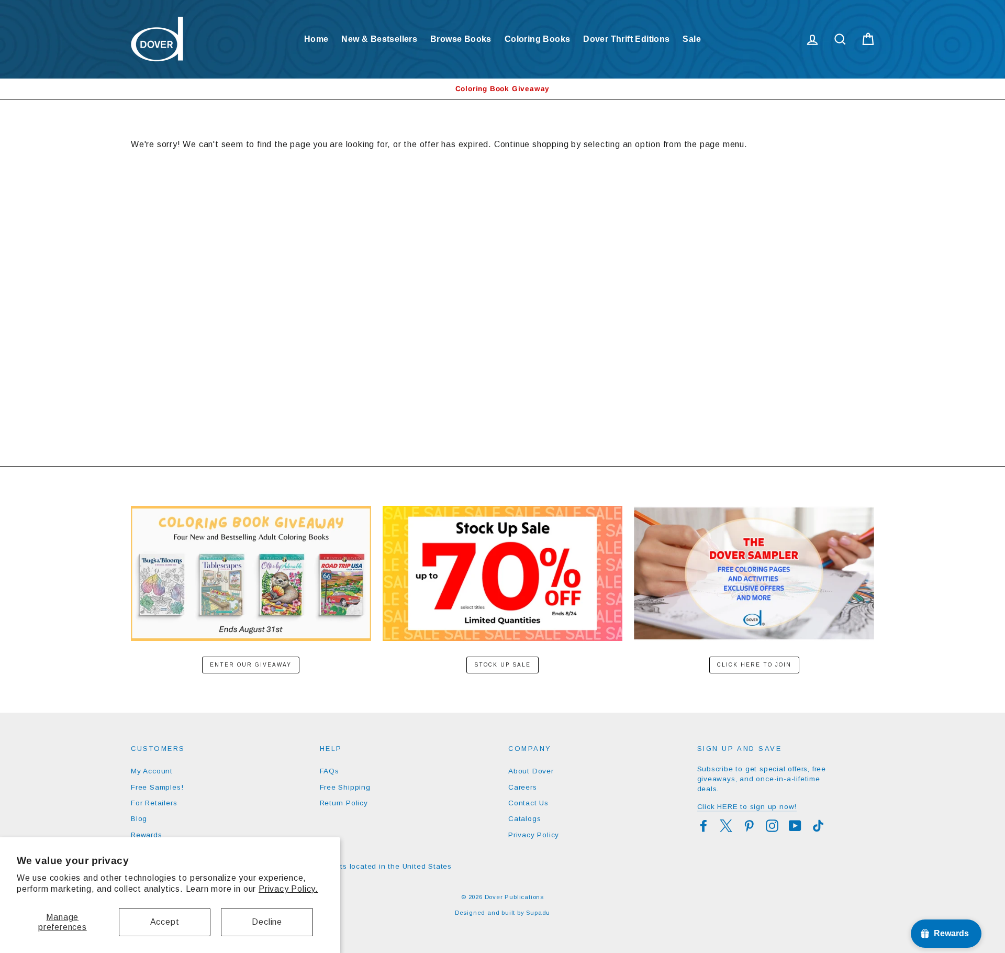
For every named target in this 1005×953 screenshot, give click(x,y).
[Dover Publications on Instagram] (772, 825)
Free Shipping (345, 787)
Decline (267, 921)
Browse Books (461, 39)
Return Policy (344, 803)
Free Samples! (157, 787)
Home (316, 39)
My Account (152, 771)
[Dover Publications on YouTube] (795, 825)
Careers (522, 787)
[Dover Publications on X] (726, 825)
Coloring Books (538, 39)
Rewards (146, 835)
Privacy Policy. (288, 888)
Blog (139, 819)
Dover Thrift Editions (626, 39)
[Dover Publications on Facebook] (703, 825)
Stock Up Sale (502, 665)
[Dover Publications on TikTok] (818, 825)
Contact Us (528, 803)
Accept (165, 921)
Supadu (538, 913)
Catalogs (524, 819)
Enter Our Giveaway (251, 665)
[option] (502, 89)
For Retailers (154, 803)
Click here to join (754, 665)
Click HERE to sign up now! (747, 807)
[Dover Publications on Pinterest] (749, 825)
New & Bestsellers (379, 39)
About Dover (531, 771)
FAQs (329, 771)
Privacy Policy (533, 835)
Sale (692, 39)
